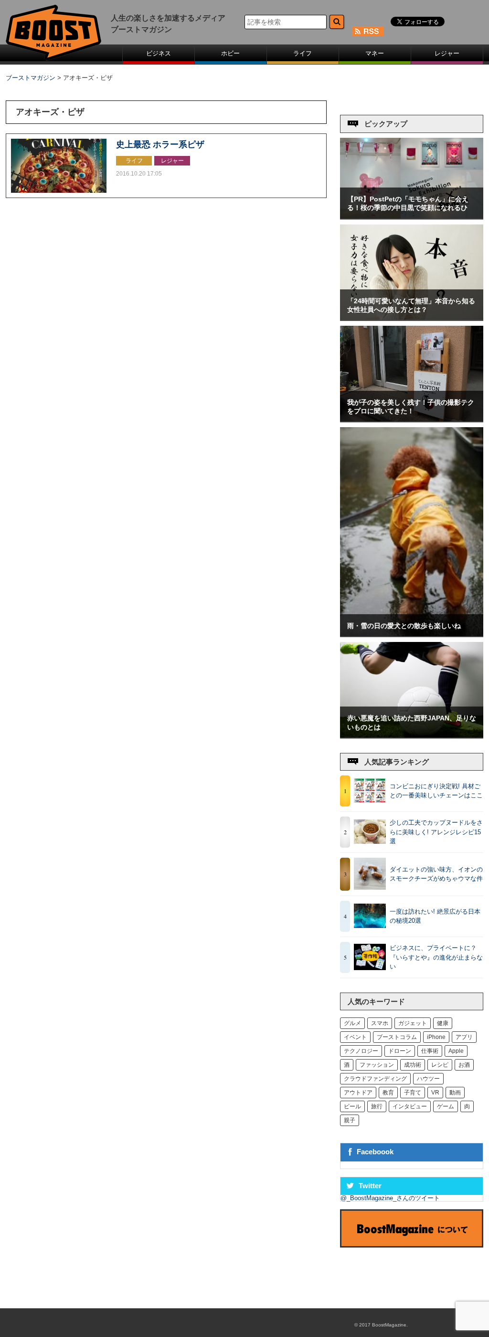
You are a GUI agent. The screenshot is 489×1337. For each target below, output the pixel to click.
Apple (456, 1051)
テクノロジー (361, 1051)
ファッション (377, 1064)
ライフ (302, 53)
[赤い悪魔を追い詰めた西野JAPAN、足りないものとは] (411, 735)
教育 (388, 1092)
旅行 (377, 1106)
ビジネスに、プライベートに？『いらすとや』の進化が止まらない (436, 957)
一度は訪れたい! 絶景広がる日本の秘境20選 (435, 916)
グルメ (352, 1023)
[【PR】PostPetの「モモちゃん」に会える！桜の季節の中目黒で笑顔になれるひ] (411, 216)
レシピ (439, 1064)
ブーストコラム (397, 1037)
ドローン (399, 1051)
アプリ (464, 1037)
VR (435, 1092)
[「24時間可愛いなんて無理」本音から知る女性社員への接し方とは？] (411, 317)
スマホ (379, 1023)
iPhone (436, 1037)
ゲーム (445, 1106)
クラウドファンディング (375, 1078)
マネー (374, 53)
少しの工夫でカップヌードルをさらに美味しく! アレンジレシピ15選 (436, 832)
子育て (412, 1092)
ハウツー (428, 1078)
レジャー (447, 53)
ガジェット (412, 1023)
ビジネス (158, 53)
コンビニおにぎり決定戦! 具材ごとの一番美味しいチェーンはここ (436, 791)
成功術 (412, 1064)
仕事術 (429, 1051)
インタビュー (410, 1106)
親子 (349, 1120)
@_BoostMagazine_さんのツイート (390, 1198)
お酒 (464, 1064)
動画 (455, 1092)
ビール (352, 1106)
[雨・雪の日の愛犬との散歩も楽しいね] (411, 634)
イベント (355, 1037)
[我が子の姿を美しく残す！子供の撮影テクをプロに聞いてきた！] (411, 419)
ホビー (230, 53)
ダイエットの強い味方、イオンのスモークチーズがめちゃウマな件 (436, 874)
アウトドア (358, 1092)
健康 (442, 1023)
